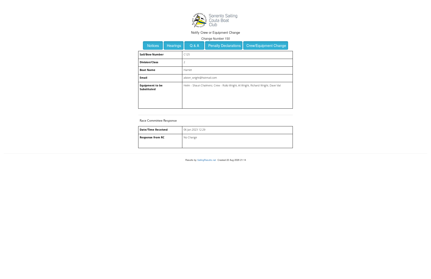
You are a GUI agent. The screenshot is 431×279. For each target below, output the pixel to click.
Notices (153, 45)
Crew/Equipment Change (266, 45)
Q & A (194, 45)
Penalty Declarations (224, 45)
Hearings (174, 45)
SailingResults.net (206, 160)
